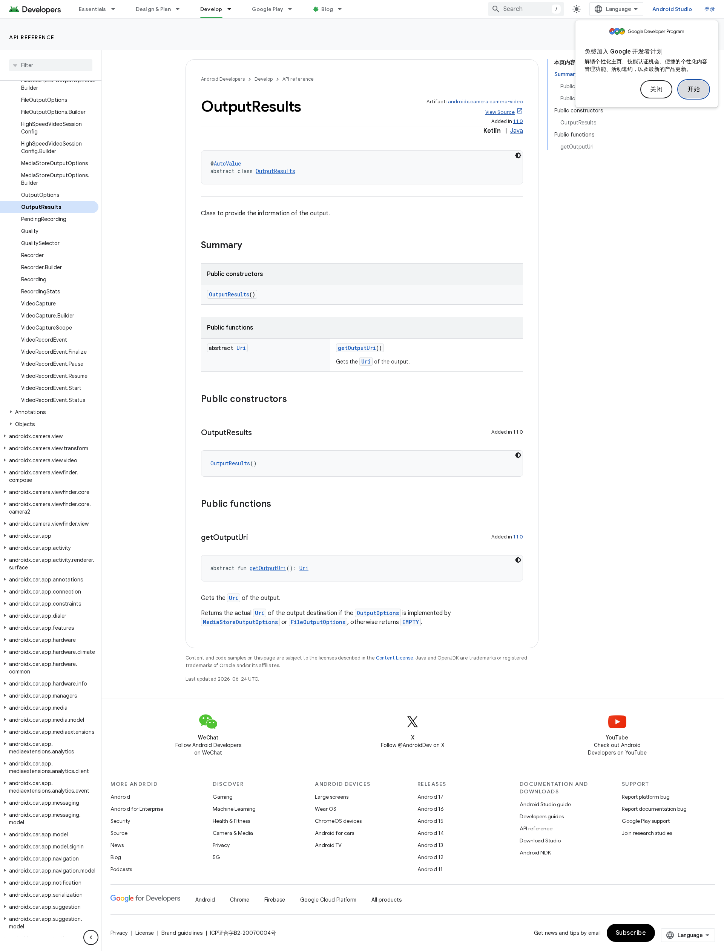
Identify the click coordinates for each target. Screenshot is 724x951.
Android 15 (430, 821)
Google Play (268, 9)
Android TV (328, 845)
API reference (32, 37)
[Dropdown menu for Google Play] (293, 9)
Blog (327, 9)
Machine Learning (234, 808)
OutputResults (275, 171)
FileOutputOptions (318, 622)
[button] (49, 412)
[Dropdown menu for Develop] (232, 9)
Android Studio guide (545, 804)
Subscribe (631, 933)
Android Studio (672, 9)
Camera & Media (233, 833)
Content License (394, 658)
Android (120, 796)
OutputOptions (378, 613)
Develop (211, 9)
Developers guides (542, 816)
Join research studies (647, 833)
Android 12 (430, 857)
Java (516, 131)
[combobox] (526, 9)
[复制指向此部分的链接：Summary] (249, 245)
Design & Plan (153, 9)
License (144, 933)
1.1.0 (518, 121)
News (117, 845)
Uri (241, 347)
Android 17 (430, 796)
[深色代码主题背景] (518, 155)
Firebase (274, 899)
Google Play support (646, 821)
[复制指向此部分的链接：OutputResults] (259, 433)
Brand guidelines (181, 933)
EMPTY (410, 622)
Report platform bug (646, 796)
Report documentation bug (654, 808)
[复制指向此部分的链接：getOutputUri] (255, 538)
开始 (693, 89)
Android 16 (430, 808)
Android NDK (535, 852)
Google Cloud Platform (328, 899)
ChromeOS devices (338, 821)
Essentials (92, 9)
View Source (500, 112)
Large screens (331, 796)
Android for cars (334, 833)
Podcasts (121, 869)
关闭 (656, 89)
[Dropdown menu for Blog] (343, 9)
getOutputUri (357, 347)
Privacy (221, 845)
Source (118, 833)
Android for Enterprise (136, 808)
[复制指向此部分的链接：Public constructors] (294, 399)
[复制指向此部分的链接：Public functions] (278, 504)
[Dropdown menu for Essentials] (116, 9)
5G (216, 857)
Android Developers (223, 79)
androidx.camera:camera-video (485, 101)
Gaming (223, 796)
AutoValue (227, 163)
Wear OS (325, 808)
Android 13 (430, 845)
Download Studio (540, 840)
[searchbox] (50, 65)
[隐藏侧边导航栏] (90, 937)
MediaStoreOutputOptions (240, 622)
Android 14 (430, 833)
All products (386, 899)
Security (120, 821)
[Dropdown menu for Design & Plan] (181, 9)
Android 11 (430, 869)
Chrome (239, 899)
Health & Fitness (231, 821)
